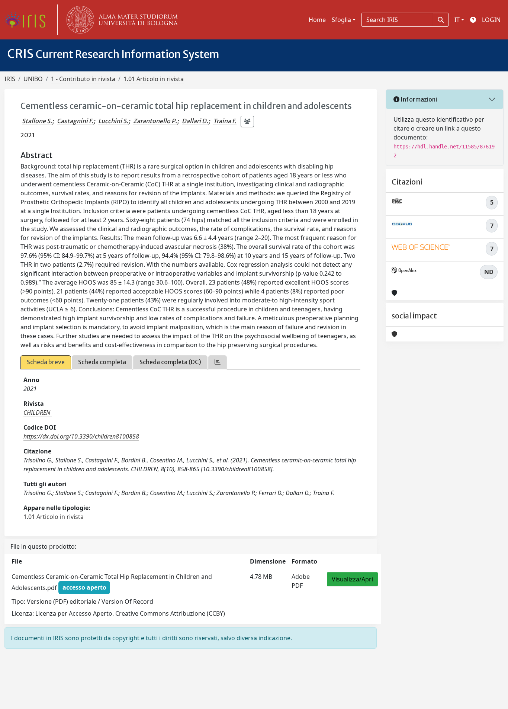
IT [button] (457, 20)
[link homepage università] (120, 19)
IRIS (9, 79)
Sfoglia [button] (341, 20)
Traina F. (225, 121)
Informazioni (418, 99)
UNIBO (33, 79)
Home (317, 20)
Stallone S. (37, 121)
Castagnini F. (75, 121)
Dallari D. (195, 121)
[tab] (217, 362)
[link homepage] (27, 19)
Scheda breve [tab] (46, 362)
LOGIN (491, 20)
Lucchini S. (113, 121)
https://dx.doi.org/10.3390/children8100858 (81, 436)
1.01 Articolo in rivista (153, 79)
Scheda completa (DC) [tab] (170, 362)
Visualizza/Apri (352, 579)
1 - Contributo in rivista (83, 79)
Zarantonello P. (155, 121)
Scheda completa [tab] (102, 362)
